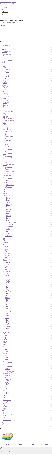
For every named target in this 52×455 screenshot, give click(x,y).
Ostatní (6, 269)
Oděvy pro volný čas (5, 260)
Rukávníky (3, 410)
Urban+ (7, 289)
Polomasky (6, 97)
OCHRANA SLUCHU (8, 214)
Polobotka (4, 344)
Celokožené (4, 151)
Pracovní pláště (7, 258)
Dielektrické (4, 154)
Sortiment (3, 6)
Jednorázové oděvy (5, 247)
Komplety (7, 294)
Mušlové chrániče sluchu (6, 117)
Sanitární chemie (8, 202)
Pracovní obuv (3, 340)
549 (5, 135)
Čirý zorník (4, 123)
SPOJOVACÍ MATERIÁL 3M (8, 236)
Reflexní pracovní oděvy (8, 298)
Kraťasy (6, 257)
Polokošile (4, 408)
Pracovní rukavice (4, 360)
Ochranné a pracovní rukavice (7, 45)
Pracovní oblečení (4, 243)
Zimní (5, 352)
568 (5, 137)
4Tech (5, 248)
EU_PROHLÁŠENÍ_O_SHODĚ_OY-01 (5, 451)
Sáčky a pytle (6, 74)
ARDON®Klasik (8, 280)
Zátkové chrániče (8, 216)
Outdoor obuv (3, 237)
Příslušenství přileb (7, 102)
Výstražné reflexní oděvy (8, 303)
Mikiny (3, 65)
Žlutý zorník (6, 128)
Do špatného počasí (4, 52)
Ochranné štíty (6, 100)
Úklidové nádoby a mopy (9, 204)
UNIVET (4, 130)
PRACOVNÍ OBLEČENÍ (6, 271)
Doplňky (4, 238)
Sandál (4, 240)
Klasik (7, 286)
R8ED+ (6, 250)
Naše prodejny (3, 13)
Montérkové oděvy (5, 252)
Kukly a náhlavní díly (9, 209)
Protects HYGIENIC (5, 59)
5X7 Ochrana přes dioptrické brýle (9, 140)
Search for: (1, 3)
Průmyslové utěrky (7, 73)
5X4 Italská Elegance (7, 139)
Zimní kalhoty (6, 309)
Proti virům (6, 174)
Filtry (4, 91)
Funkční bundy (8, 262)
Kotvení (4, 107)
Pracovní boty (6, 356)
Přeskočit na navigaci (8, 2)
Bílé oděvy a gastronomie (8, 253)
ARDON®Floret (8, 279)
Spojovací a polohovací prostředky (9, 111)
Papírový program (7, 72)
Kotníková (4, 342)
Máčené (6, 381)
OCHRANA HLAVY (7, 210)
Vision (7, 317)
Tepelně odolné (5, 190)
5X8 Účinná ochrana (10, 226)
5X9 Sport (6, 141)
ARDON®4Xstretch (8, 277)
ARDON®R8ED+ (8, 282)
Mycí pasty (4, 67)
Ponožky (4, 346)
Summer (6, 251)
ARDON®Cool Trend (9, 278)
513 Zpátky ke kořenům (11, 221)
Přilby (4, 104)
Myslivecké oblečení (4, 85)
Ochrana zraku (3, 122)
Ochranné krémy (8, 198)
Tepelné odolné (4, 422)
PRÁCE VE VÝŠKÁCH (8, 230)
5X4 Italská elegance (10, 225)
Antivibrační (3, 43)
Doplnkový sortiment (7, 69)
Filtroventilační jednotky (9, 207)
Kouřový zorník (8, 218)
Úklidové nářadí (7, 77)
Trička (7, 301)
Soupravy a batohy (7, 110)
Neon (7, 287)
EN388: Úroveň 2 (8, 385)
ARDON (6, 160)
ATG (2, 44)
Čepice (3, 47)
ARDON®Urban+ (8, 283)
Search (12, 3)
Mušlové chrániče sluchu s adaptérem (7, 118)
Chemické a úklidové (4, 49)
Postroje (4, 113)
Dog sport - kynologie (6, 86)
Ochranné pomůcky (5, 68)
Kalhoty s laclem (7, 255)
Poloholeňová (6, 351)
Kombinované (3, 62)
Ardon (4, 58)
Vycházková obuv (5, 242)
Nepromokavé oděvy (5, 259)
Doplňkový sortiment (5, 66)
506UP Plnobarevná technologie (9, 131)
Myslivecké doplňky (5, 87)
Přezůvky (4, 239)
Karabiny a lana (5, 106)
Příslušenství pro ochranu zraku (8, 126)
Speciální (6, 386)
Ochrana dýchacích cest (5, 89)
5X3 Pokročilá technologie (11, 224)
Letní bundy (3, 64)
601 (5, 142)
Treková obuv (5, 241)
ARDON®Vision (8, 284)
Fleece (2, 56)
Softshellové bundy (7, 245)
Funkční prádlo (7, 266)
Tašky (4, 409)
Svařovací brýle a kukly (8, 127)
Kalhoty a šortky (5, 406)
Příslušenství (6, 144)
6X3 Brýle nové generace (8, 143)
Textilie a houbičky (7, 75)
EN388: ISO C (8, 384)
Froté (4, 405)
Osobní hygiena (7, 71)
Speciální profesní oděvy (8, 325)
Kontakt (3, 9)
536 (5, 133)
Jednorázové (3, 57)
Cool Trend (6, 249)
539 (5, 134)
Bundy (7, 304)
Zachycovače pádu (5, 116)
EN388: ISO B (8, 180)
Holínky (6, 348)
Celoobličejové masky (7, 94)
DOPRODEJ (6, 173)
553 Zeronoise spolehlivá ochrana (9, 136)
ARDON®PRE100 (8, 281)
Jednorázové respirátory (6, 92)
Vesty (7, 263)
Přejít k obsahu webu (13, 2)
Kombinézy (6, 256)
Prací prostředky (5, 79)
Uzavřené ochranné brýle (6, 145)
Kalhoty (6, 267)
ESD (4, 158)
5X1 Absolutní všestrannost (8, 138)
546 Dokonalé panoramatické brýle (12, 222)
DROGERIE (6, 196)
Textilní (4, 191)
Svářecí (4, 189)
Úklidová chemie (7, 76)
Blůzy (7, 319)
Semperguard (5, 61)
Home (1, 16)
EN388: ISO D (8, 181)
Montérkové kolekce (7, 275)
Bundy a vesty (5, 244)
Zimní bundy (6, 246)
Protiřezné (6, 170)
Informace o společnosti (5, 7)
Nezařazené (3, 88)
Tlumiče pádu (6, 112)
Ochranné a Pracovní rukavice (5, 146)
